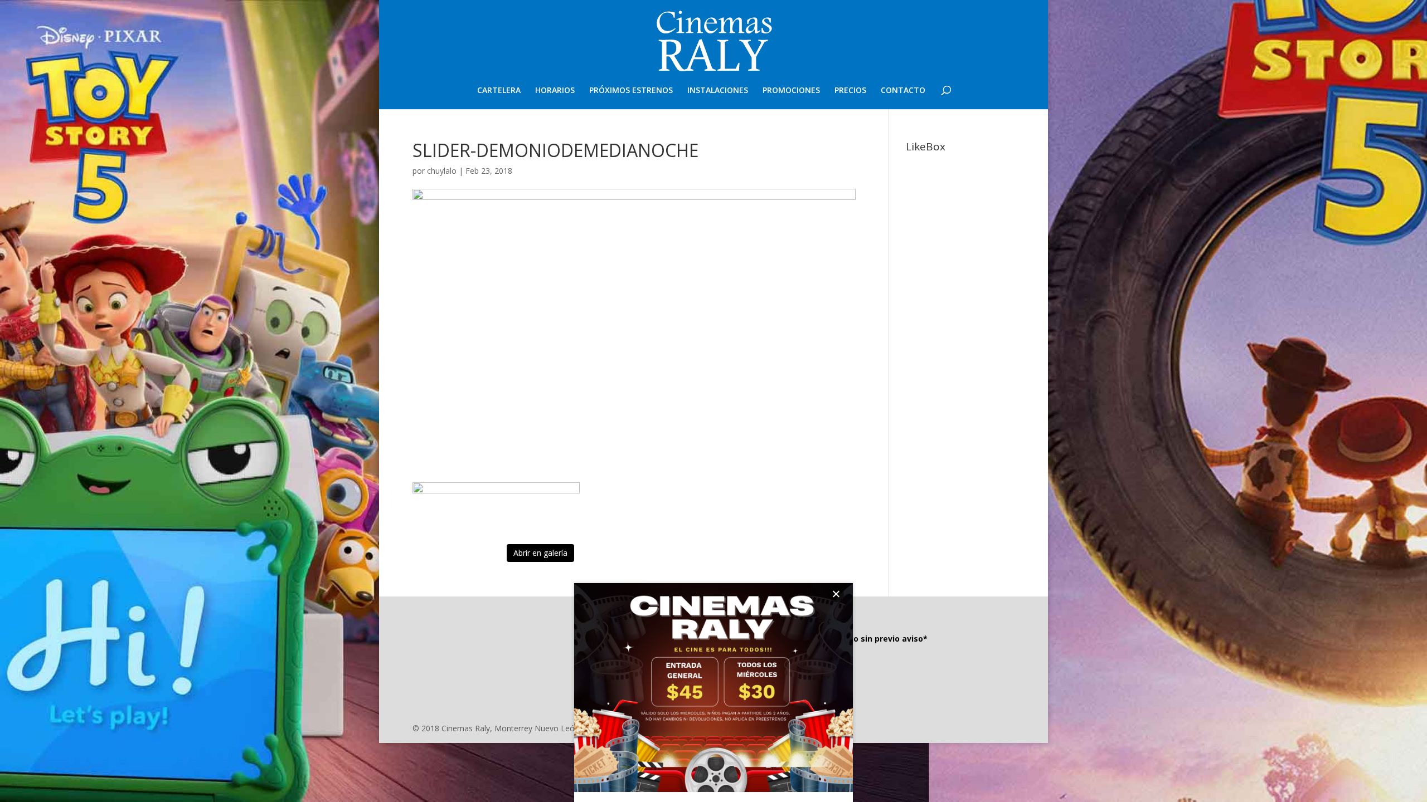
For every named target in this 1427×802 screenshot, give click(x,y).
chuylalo (442, 170)
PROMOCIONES (791, 90)
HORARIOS (555, 90)
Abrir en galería (540, 552)
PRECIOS (850, 90)
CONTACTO (903, 90)
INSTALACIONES (717, 90)
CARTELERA (499, 90)
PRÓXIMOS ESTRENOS (631, 90)
